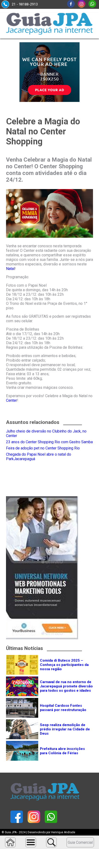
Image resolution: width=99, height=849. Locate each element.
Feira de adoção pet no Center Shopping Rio (43, 448)
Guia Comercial (80, 842)
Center (11, 400)
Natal (10, 268)
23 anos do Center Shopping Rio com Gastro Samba (49, 442)
